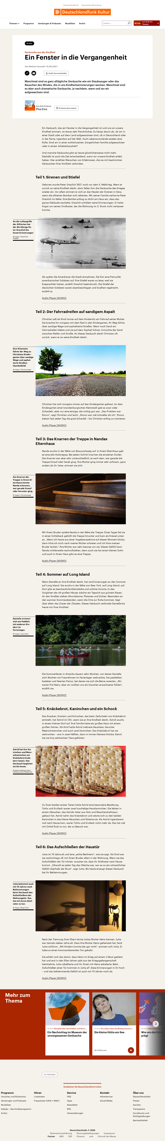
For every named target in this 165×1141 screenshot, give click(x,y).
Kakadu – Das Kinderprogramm (16, 1109)
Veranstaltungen (75, 1113)
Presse (136, 1100)
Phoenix (81, 1136)
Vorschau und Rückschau (13, 1096)
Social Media (106, 1100)
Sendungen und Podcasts (13, 1100)
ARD (61, 1136)
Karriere (137, 1105)
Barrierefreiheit (140, 1120)
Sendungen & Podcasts (49, 23)
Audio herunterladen (57, 73)
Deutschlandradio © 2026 (82, 1130)
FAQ (69, 1096)
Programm (28, 23)
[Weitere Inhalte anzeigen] (154, 1023)
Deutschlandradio (141, 1096)
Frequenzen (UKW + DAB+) (46, 1100)
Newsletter (72, 1105)
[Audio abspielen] (131, 1050)
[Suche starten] (129, 23)
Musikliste (70, 23)
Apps (69, 1100)
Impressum (109, 1133)
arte (91, 1136)
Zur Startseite (49, 1074)
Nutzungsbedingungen (88, 1133)
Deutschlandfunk (71, 5)
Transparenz (139, 1109)
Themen (13, 23)
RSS (69, 1109)
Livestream (39, 1096)
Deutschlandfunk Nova (92, 5)
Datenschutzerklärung (61, 1133)
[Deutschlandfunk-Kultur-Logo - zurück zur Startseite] (82, 12)
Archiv (82, 23)
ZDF (70, 1136)
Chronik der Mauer (107, 1136)
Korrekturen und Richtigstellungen (141, 1114)
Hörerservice (106, 1096)
